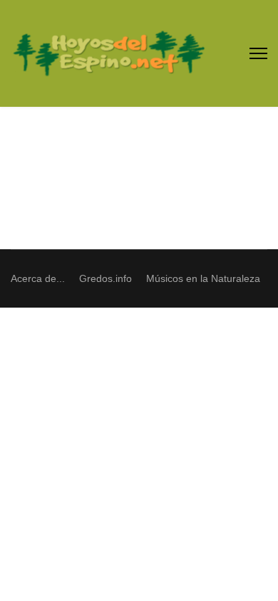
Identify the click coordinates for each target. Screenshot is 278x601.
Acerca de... (38, 278)
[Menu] (258, 53)
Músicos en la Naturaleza (203, 278)
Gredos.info (105, 278)
